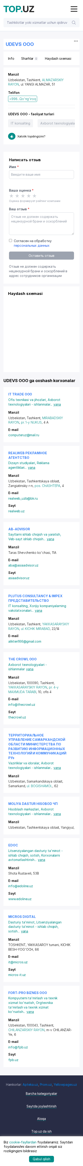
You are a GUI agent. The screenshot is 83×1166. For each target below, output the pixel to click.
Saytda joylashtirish (41, 1106)
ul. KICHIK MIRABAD (35, 629)
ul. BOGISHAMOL (39, 786)
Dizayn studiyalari (22, 463)
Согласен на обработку (33, 243)
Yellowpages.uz (65, 1084)
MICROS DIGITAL (22, 917)
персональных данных (32, 245)
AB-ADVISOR (19, 529)
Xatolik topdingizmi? (31, 136)
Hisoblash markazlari (24, 809)
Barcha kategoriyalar (41, 1093)
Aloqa (41, 1119)
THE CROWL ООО (22, 659)
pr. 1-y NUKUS (31, 422)
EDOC (13, 845)
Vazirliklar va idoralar (24, 763)
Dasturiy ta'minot (22, 922)
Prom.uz (46, 1084)
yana (57, 404)
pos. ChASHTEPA (47, 486)
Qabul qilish (41, 1159)
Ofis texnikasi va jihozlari (28, 400)
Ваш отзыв (19, 209)
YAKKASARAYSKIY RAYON (27, 687)
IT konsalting (20, 123)
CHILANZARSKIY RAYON (26, 1030)
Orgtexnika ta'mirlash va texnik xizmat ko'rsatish (30, 1007)
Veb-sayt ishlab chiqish (26, 539)
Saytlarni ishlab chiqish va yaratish (34, 534)
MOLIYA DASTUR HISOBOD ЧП (33, 804)
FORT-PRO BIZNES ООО (27, 993)
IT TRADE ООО (20, 394)
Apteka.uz (30, 1084)
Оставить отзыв (41, 256)
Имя (14, 167)
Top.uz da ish (41, 1131)
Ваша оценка (21, 190)
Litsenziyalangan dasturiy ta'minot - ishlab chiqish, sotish (35, 926)
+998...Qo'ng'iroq (22, 99)
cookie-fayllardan (22, 1142)
